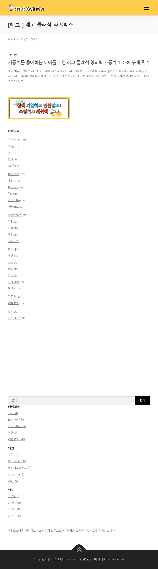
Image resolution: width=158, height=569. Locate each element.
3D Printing (15, 139)
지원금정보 (14, 318)
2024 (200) (15, 509)
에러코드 (13, 206)
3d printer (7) (17, 474)
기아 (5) (13, 481)
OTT (10, 159)
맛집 (10, 275)
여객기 (12, 288)
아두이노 (13, 249)
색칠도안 (13, 241)
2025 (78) (14, 502)
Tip (10, 193)
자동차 (12, 296)
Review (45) (16, 419)
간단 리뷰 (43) (17, 426)
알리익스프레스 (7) (19, 467)
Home (11, 39)
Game (12, 180)
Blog (11, 146)
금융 (10, 228)
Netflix (12, 165)
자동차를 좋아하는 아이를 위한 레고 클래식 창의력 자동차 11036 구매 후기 (78, 62)
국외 (10, 268)
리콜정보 (13, 303)
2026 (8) (13, 496)
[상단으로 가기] (79, 549)
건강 (10, 221)
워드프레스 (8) (17, 461)
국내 (10, 262)
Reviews (13, 174)
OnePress (85, 559)
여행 (10, 255)
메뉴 (145, 7)
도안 (10, 234)
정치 (10, 311)
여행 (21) (14, 432)
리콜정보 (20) (16, 439)
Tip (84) (13, 413)
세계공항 (13, 282)
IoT (10, 153)
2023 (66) (14, 516)
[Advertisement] (79, 359)
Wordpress (15, 215)
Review (13, 55)
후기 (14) (14, 454)
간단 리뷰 (14, 200)
